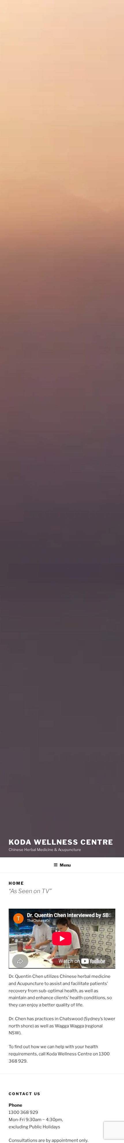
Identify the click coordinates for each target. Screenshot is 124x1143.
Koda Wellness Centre (61, 842)
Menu (65, 865)
